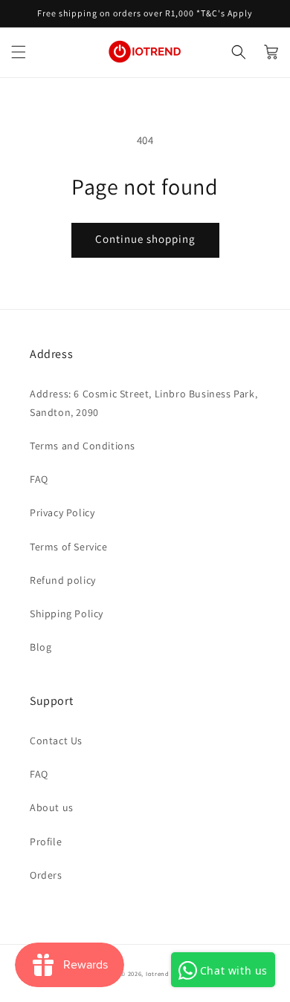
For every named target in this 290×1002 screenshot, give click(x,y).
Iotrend (158, 973)
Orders (46, 875)
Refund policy (63, 580)
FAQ (39, 479)
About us (52, 807)
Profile (46, 841)
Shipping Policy (66, 613)
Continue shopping (145, 239)
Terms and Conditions (82, 445)
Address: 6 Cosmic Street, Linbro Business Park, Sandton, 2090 (143, 403)
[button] (18, 52)
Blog (40, 647)
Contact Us (56, 740)
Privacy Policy (62, 512)
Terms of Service (69, 546)
